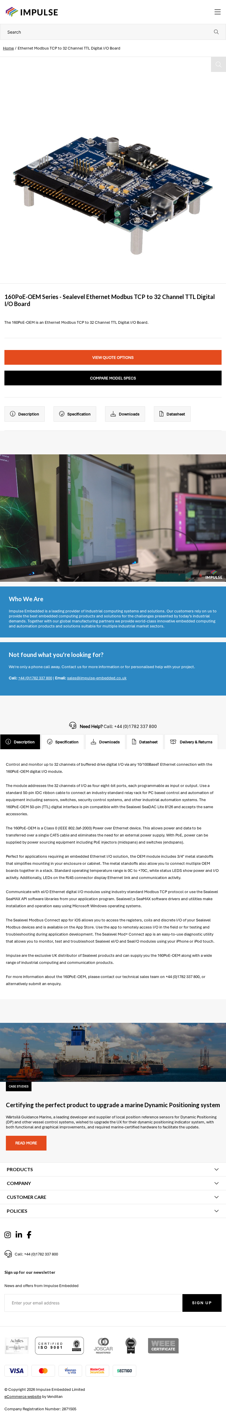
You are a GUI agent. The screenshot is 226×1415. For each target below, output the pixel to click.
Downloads (129, 414)
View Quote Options (113, 357)
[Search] (216, 32)
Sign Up (202, 1302)
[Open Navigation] (218, 12)
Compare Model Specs (113, 378)
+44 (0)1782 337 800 (35, 678)
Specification (79, 414)
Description (28, 414)
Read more (26, 1143)
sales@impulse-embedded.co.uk (97, 678)
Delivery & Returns (196, 742)
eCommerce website (22, 1396)
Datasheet (176, 414)
